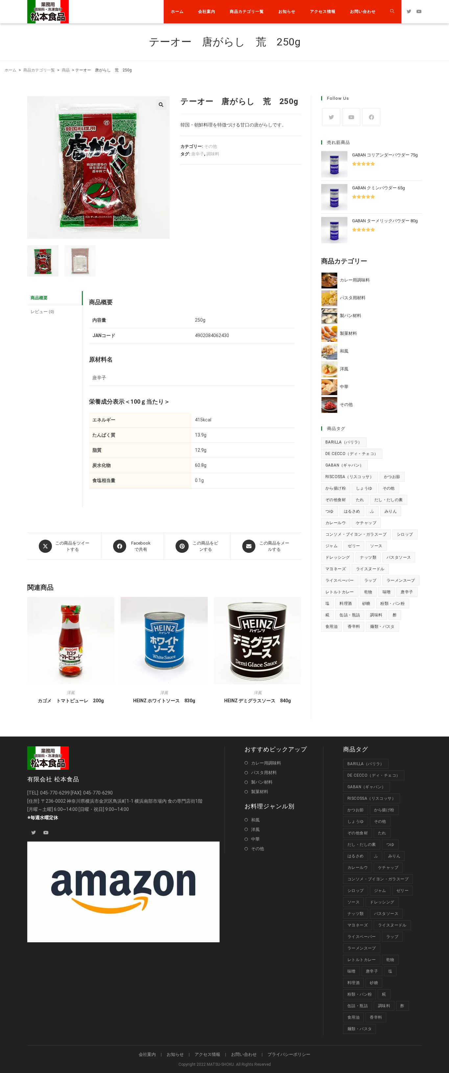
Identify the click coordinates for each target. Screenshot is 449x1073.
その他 (210, 146)
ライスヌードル (370, 569)
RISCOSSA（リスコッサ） (349, 476)
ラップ (370, 580)
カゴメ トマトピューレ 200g (71, 700)
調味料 (212, 153)
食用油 (331, 626)
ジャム (331, 546)
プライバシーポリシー (289, 1054)
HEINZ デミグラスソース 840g (257, 700)
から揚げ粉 (335, 488)
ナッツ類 (368, 557)
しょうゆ (364, 488)
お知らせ (175, 1054)
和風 (255, 820)
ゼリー (354, 546)
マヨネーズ (335, 569)
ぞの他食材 (335, 499)
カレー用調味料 (266, 763)
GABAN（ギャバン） (344, 465)
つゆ (329, 511)
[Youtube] (351, 117)
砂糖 (366, 603)
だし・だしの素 (388, 499)
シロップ (405, 534)
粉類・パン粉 (392, 603)
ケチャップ (366, 523)
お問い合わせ (244, 1054)
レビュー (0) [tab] (42, 311)
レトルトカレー (339, 592)
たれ (360, 499)
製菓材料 (259, 791)
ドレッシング (337, 557)
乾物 (368, 592)
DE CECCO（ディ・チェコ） (351, 453)
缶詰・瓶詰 (350, 615)
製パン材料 (261, 782)
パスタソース (399, 557)
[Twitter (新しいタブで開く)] (409, 11)
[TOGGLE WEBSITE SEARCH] (392, 11)
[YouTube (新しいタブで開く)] (419, 11)
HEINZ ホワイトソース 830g (164, 700)
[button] (161, 104)
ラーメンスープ (401, 580)
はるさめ (352, 511)
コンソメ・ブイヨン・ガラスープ (356, 534)
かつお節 (392, 476)
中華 (255, 839)
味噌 (387, 592)
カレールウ (335, 523)
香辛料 (354, 626)
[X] (331, 117)
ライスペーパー (339, 580)
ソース (376, 546)
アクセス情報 (207, 1054)
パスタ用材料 (264, 772)
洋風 (71, 692)
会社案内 (147, 1054)
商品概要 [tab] (39, 297)
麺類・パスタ (382, 626)
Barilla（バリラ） (343, 442)
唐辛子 (197, 153)
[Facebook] (371, 117)
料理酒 (346, 603)
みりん (391, 511)
